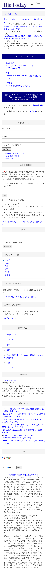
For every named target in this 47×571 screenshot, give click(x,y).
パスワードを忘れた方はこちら (15, 153)
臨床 (6, 266)
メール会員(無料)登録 (11, 156)
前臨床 (7, 263)
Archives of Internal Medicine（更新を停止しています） (23, 77)
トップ (7, 260)
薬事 (6, 269)
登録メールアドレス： (10, 128)
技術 (8, 350)
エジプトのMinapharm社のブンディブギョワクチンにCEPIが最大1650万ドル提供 (23, 425)
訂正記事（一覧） (11, 13)
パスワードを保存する (12, 145)
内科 (7, 73)
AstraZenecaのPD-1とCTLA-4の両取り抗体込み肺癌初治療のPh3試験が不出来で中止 (23, 37)
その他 (7, 274)
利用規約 (12, 474)
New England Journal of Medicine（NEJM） (22, 66)
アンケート (9, 272)
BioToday (12, 467)
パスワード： (7, 136)
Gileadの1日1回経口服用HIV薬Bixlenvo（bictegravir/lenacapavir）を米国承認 (17, 436)
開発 (8, 345)
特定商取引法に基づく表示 (27, 474)
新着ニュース (11, 334)
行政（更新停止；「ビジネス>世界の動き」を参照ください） (23, 356)
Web (5, 467)
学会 (8, 362)
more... (23, 446)
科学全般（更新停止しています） (18, 85)
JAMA (8, 68)
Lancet (14, 68)
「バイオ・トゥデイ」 (10, 380)
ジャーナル (10, 367)
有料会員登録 (8, 158)
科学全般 (9, 83)
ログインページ (10, 318)
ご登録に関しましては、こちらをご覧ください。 (22, 296)
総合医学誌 (10, 63)
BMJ (19, 68)
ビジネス (9, 340)
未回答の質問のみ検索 (14, 242)
